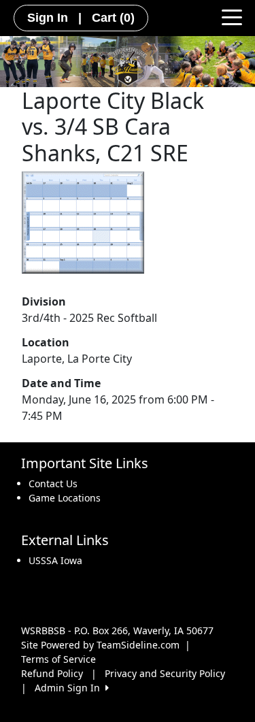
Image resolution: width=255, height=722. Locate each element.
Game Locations (65, 497)
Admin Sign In (70, 687)
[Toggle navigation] (232, 16)
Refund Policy (52, 673)
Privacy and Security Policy (165, 673)
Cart (113, 17)
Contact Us (53, 483)
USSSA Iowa (55, 560)
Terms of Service (58, 659)
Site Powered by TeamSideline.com (100, 644)
